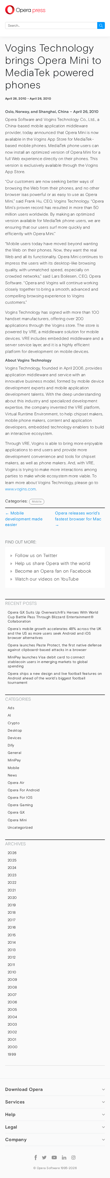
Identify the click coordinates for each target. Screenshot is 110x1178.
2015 (12, 935)
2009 (12, 979)
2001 (12, 1039)
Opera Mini (17, 820)
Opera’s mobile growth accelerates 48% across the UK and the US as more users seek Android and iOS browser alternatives (54, 633)
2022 (12, 882)
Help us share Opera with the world (53, 563)
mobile (36, 501)
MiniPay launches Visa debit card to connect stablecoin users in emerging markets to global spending (48, 661)
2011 (11, 965)
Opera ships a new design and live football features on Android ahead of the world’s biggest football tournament (55, 678)
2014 (12, 942)
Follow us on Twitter (36, 555)
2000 (12, 1047)
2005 (12, 1009)
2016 (12, 927)
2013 (12, 950)
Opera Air (16, 783)
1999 (12, 1054)
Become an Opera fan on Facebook (53, 571)
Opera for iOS (20, 797)
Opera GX (16, 812)
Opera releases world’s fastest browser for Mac (78, 519)
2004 (12, 1017)
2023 (12, 875)
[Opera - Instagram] (73, 1157)
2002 (12, 1032)
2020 (12, 898)
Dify (11, 745)
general (14, 753)
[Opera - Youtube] (54, 1157)
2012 (12, 957)
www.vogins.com (20, 489)
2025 (12, 860)
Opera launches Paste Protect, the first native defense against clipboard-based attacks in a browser (55, 647)
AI (9, 715)
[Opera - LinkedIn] (64, 1157)
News (12, 775)
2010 (12, 972)
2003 (12, 1024)
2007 (12, 995)
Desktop (15, 730)
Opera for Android (24, 790)
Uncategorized (20, 827)
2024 (12, 868)
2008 (12, 987)
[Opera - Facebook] (35, 1157)
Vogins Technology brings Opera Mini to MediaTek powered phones (53, 66)
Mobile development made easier (23, 519)
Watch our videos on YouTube (47, 579)
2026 (12, 853)
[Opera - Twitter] (44, 1157)
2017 (12, 920)
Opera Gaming (20, 805)
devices (14, 738)
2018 (12, 912)
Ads (11, 708)
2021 (12, 890)
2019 (12, 905)
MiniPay (14, 760)
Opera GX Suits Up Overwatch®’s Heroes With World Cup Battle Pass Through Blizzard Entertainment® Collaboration (53, 616)
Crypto (13, 723)
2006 (12, 1002)
